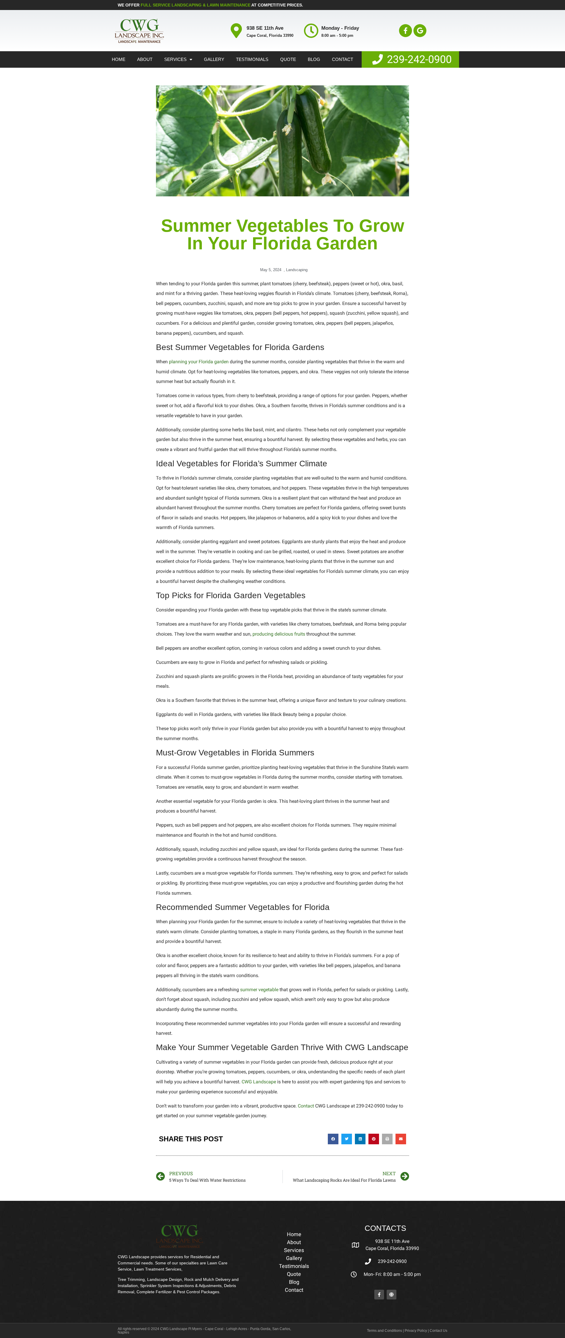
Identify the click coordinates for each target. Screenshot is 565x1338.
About (144, 59)
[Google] (419, 30)
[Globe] (391, 1294)
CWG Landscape (259, 1082)
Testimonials (252, 59)
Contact (342, 59)
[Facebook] (379, 1294)
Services (175, 59)
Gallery (214, 59)
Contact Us (438, 1331)
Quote (288, 59)
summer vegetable (259, 989)
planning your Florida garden (199, 361)
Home (118, 59)
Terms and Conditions (384, 1331)
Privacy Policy (416, 1331)
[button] (333, 1139)
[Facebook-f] (405, 30)
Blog (314, 59)
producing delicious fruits (278, 634)
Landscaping (297, 270)
